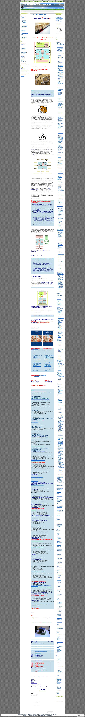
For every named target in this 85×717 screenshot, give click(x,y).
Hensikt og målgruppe (60, 47)
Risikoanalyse (58, 519)
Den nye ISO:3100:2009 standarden (49, 357)
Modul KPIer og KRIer (60, 510)
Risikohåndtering (59, 549)
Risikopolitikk (23, 68)
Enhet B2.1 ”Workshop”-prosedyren (59, 345)
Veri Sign (58, 625)
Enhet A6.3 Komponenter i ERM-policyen (61, 214)
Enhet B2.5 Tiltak (60, 352)
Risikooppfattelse (59, 555)
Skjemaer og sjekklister (48, 369)
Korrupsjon (58, 541)
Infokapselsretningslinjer (48, 715)
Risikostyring (59, 615)
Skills (58, 675)
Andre (58, 632)
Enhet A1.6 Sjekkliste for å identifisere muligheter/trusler (61, 73)
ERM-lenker (58, 631)
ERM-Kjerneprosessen (48, 365)
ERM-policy (58, 537)
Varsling (58, 566)
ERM (58, 534)
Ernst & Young (59, 582)
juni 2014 (22, 56)
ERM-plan (58, 493)
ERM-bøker (22, 17)
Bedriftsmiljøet (35, 365)
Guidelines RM (59, 586)
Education (58, 659)
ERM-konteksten (59, 492)
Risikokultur (58, 553)
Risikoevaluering (59, 520)
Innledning (46, 363)
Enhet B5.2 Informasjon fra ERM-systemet (61, 390)
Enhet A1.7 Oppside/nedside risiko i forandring (60, 76)
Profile (58, 674)
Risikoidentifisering (59, 524)
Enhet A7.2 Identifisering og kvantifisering (60, 235)
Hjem (22, 1)
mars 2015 (22, 44)
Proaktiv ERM (58, 515)
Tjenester (30, 1)
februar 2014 (23, 61)
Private (58, 637)
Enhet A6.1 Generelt (60, 208)
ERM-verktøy (23, 27)
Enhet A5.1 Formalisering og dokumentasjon (60, 182)
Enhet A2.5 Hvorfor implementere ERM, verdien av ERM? (60, 138)
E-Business (59, 664)
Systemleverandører (60, 642)
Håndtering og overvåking (48, 366)
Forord (58, 301)
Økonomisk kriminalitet (60, 628)
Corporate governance (60, 533)
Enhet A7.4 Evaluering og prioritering (60, 240)
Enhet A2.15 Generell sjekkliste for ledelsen (60, 126)
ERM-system (59, 538)
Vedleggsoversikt (35, 370)
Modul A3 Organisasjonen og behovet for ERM (59, 155)
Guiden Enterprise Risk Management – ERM (37, 5)
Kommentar (50, 712)
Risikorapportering (59, 558)
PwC (58, 598)
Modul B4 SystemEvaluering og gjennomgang (59, 373)
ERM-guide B (58, 293)
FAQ (57, 643)
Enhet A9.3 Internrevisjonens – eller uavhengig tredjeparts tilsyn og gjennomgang (60, 283)
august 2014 (23, 53)
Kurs (57, 686)
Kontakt (57, 529)
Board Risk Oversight (58, 21)
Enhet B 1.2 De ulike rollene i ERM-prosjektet (61, 311)
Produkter (58, 692)
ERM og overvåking (59, 489)
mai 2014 (22, 57)
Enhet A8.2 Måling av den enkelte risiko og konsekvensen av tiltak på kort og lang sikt (61, 256)
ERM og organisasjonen (60, 488)
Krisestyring (58, 595)
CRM (58, 663)
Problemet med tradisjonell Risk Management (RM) (59, 480)
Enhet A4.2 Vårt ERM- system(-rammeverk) (60, 171)
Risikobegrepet (59, 546)
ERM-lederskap (23, 30)
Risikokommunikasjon (60, 606)
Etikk (58, 583)
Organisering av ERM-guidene (37, 359)
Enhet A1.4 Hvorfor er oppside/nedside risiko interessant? (60, 66)
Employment (59, 660)
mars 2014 (22, 60)
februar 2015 (23, 45)
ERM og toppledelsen (25, 33)
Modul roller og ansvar (60, 511)
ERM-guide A (58, 42)
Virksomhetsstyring (59, 567)
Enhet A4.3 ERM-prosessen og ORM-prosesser (60, 174)
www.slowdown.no (34, 686)
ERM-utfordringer (24, 26)
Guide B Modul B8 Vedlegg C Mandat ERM (60, 412)
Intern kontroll (59, 587)
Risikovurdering (59, 563)
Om (26, 1)
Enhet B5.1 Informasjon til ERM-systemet (60, 387)
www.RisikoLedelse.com (42, 375)
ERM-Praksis (45, 1)
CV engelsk (58, 656)
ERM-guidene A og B (37, 1)
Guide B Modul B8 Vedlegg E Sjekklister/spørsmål (60, 436)
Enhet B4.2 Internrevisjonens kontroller (60, 379)
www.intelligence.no (40, 686)
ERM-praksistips (24, 37)
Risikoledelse (59, 554)
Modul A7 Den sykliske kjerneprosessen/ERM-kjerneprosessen (60, 230)
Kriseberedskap (59, 542)
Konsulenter (59, 590)
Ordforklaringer (37, 664)
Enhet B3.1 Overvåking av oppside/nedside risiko (61, 363)
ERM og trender (23, 16)
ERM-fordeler (24, 20)
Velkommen (22, 76)
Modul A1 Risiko (59, 51)
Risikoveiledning (59, 562)
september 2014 (23, 52)
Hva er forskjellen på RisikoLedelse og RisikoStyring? (58, 24)
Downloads (58, 570)
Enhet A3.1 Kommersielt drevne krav (59, 158)
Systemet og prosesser (36, 364)
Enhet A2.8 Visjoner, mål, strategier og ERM (60, 149)
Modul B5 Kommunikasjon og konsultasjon (59, 384)
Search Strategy (60, 672)
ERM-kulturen (24, 23)
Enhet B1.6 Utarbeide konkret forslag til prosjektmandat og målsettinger (60, 329)
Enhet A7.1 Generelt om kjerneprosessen (38, 14)
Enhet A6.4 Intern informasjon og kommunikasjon (60, 217)
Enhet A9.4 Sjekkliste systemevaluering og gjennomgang (61, 286)
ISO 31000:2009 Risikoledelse (39, 663)
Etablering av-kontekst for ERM (37, 366)
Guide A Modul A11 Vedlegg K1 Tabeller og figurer (60, 104)
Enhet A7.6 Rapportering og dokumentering (60, 244)
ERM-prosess (52, 1)
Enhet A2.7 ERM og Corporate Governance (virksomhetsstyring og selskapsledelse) (60, 145)
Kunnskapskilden (59, 1)
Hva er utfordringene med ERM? (49, 361)
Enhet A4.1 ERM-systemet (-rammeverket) (60, 168)
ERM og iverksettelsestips (60, 485)
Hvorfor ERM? (58, 678)
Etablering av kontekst (47, 364)
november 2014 (23, 49)
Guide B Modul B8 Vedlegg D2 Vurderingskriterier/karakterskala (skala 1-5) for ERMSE (62, 421)
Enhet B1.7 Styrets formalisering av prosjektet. (60, 333)
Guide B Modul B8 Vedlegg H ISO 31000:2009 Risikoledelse (25, 74)
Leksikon (58, 652)
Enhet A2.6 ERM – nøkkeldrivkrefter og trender (60, 141)
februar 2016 (23, 43)
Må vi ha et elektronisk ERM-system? (59, 650)
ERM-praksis (23, 34)
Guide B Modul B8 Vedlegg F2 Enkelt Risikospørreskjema (60, 442)
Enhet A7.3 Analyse (60, 237)
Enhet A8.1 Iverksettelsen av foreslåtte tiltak (60, 252)
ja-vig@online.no (36, 376)
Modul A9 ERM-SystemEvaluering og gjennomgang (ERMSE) (60, 273)
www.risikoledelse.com (47, 686)
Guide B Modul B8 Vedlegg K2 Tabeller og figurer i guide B (60, 475)
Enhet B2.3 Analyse (60, 349)
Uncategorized (23, 38)
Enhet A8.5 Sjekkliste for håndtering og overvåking (61, 268)
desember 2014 (23, 48)
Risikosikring (59, 559)
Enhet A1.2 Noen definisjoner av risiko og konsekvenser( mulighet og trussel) (25, 71)
